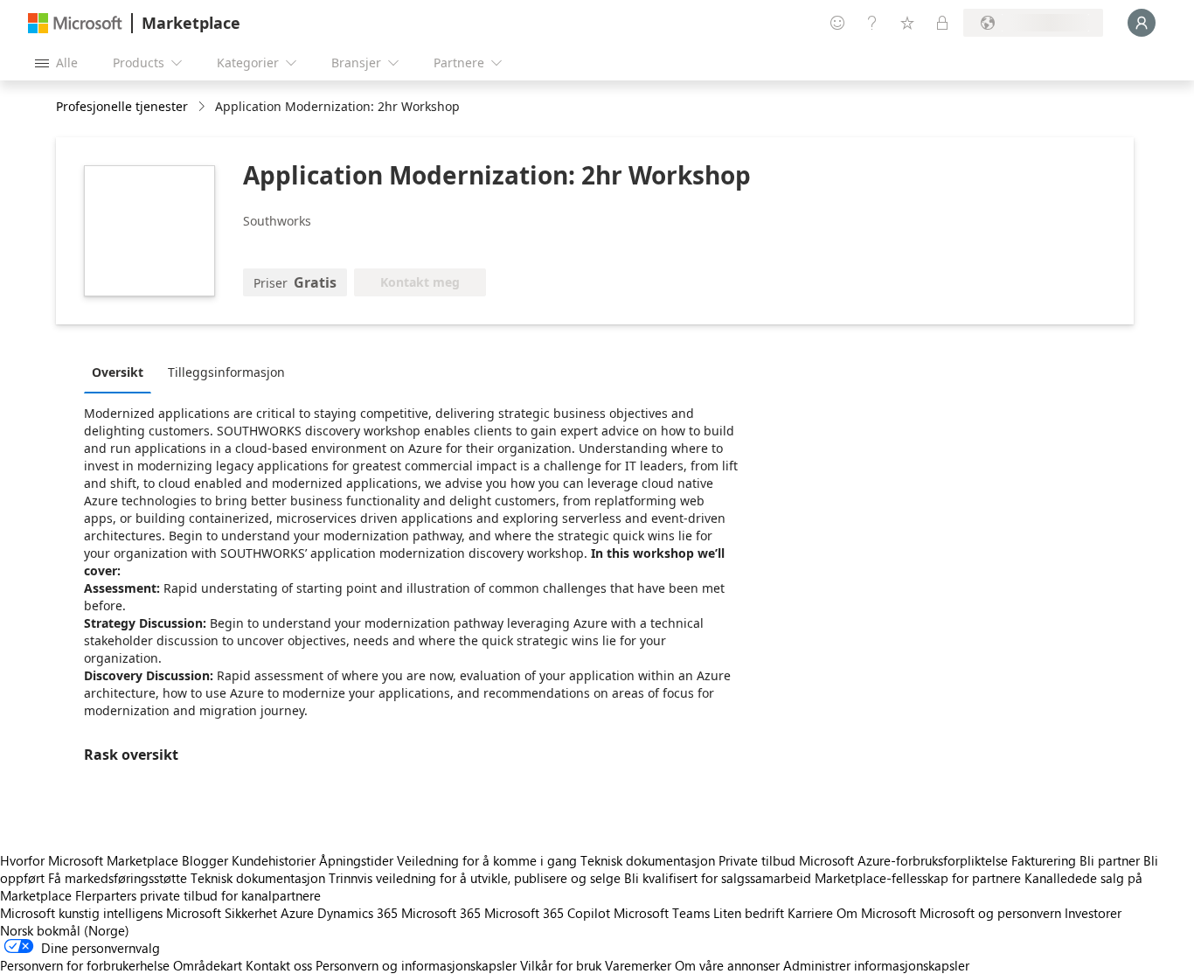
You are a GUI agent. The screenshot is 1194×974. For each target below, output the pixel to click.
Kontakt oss (279, 965)
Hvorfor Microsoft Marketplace (89, 860)
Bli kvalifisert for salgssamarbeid (717, 878)
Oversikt (117, 372)
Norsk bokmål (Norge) (64, 930)
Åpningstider (356, 860)
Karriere (810, 913)
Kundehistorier (274, 860)
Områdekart (207, 965)
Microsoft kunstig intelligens (81, 913)
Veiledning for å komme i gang (487, 860)
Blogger (205, 860)
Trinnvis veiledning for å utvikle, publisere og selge (475, 878)
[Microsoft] (75, 23)
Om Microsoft (876, 913)
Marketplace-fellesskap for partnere (918, 878)
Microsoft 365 (441, 913)
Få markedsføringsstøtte (117, 878)
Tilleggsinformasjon (226, 372)
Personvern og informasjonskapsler (416, 965)
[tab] (122, 371)
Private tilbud (756, 860)
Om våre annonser (727, 965)
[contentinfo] (203, 107)
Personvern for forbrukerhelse (85, 965)
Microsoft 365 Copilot (547, 913)
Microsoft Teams (662, 913)
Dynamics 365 (357, 913)
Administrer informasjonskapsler (876, 965)
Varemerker (638, 965)
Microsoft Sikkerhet (221, 913)
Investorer (1093, 913)
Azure (297, 913)
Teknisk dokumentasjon (647, 860)
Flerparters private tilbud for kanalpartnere (198, 895)
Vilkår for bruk (560, 965)
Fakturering (1043, 860)
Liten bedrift (748, 913)
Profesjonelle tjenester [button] (122, 106)
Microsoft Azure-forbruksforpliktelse (905, 860)
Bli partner (1109, 860)
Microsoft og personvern (990, 913)
